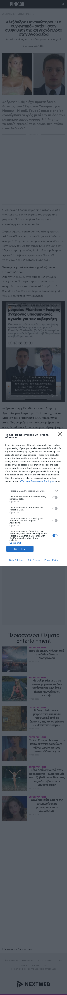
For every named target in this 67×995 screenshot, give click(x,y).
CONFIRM (20, 549)
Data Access (33, 560)
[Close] (61, 435)
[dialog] (33, 497)
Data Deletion (16, 560)
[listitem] (33, 490)
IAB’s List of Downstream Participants (37, 481)
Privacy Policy (51, 560)
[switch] (55, 497)
